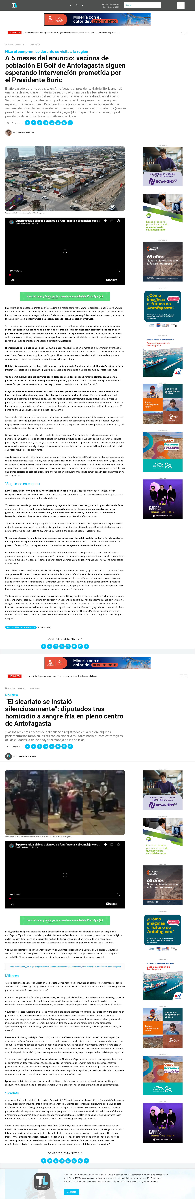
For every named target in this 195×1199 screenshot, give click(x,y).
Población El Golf (44, 627)
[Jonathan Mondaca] (9, 132)
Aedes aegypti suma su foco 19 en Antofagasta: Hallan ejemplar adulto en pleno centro (63, 32)
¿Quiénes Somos (150, 1181)
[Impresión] (58, 122)
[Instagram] (76, 5)
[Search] (158, 5)
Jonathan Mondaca (25, 132)
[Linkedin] (45, 122)
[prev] (181, 32)
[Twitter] (82, 5)
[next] (185, 32)
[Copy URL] (70, 122)
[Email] (52, 122)
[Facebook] (70, 5)
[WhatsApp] (39, 122)
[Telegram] (64, 122)
